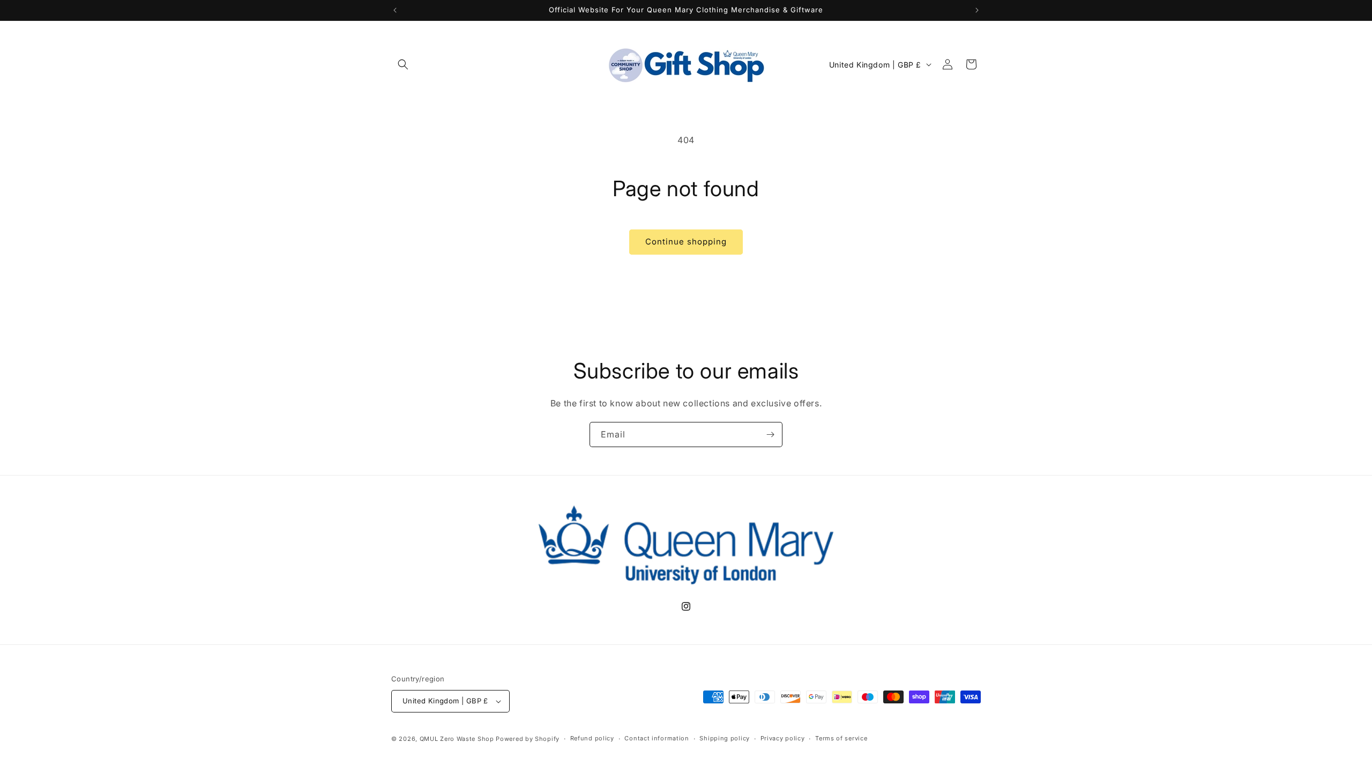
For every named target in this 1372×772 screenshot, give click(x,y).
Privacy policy (782, 738)
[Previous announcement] (395, 10)
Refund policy (592, 738)
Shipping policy (724, 738)
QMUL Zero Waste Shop (457, 739)
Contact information (656, 738)
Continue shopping (686, 241)
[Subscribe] (770, 434)
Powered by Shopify (528, 739)
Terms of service (841, 738)
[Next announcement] (977, 10)
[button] (403, 64)
